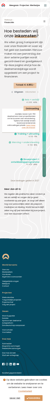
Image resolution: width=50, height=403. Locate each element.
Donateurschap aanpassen (13, 325)
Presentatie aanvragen (11, 348)
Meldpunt (6, 283)
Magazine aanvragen (11, 346)
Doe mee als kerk (9, 353)
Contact (5, 286)
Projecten (24, 5)
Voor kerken (6, 332)
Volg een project (8, 304)
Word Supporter (8, 316)
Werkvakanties (8, 297)
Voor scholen (7, 330)
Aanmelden (7, 343)
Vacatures (6, 274)
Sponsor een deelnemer (11, 320)
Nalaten (5, 318)
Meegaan (14, 5)
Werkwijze (35, 5)
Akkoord (34, 398)
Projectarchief (7, 302)
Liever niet (15, 398)
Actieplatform (7, 323)
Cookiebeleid (25, 391)
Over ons (5, 269)
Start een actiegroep (10, 355)
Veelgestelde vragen (10, 281)
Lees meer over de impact (28, 126)
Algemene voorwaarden (12, 277)
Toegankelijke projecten (11, 300)
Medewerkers (7, 272)
